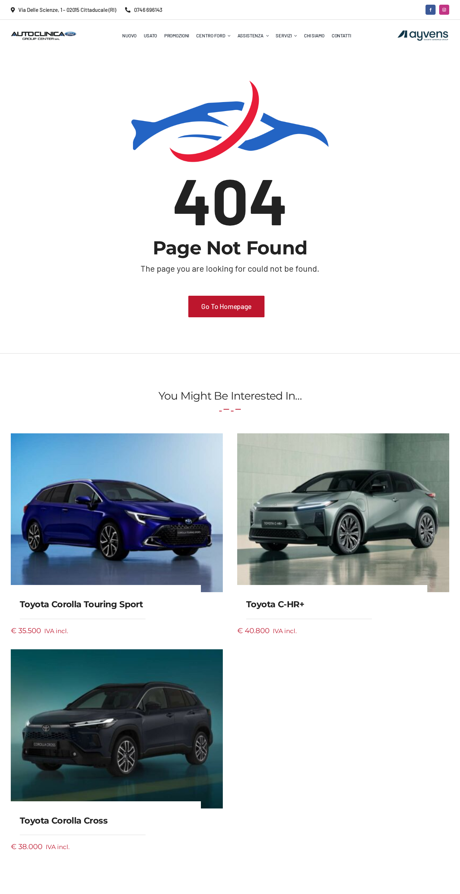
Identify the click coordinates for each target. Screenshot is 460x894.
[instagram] (444, 10)
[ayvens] (423, 32)
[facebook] (431, 10)
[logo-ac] (44, 34)
